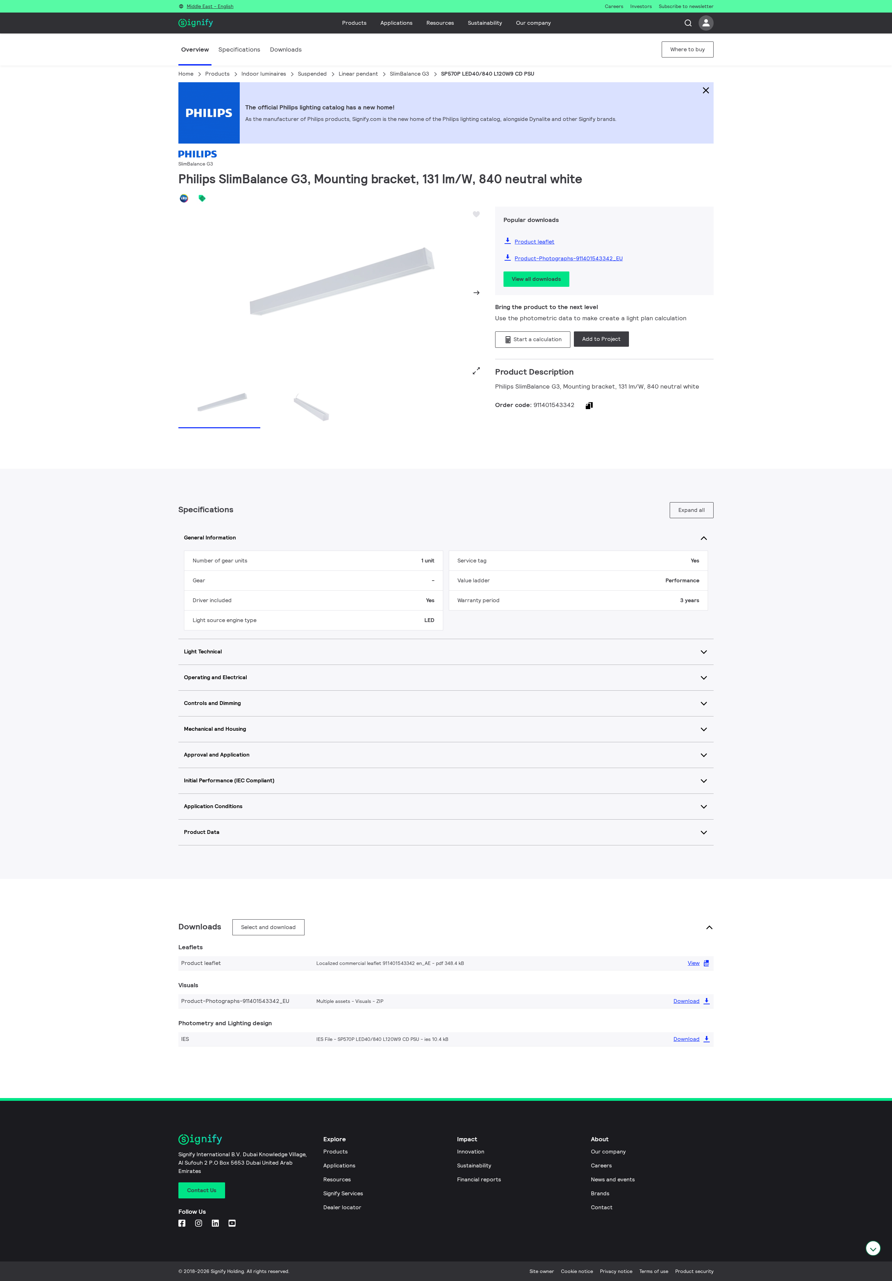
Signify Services (343, 1193)
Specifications (239, 49)
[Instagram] (199, 1223)
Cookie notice (577, 1271)
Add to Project (601, 339)
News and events (613, 1179)
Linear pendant (358, 73)
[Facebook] (182, 1223)
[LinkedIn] (216, 1223)
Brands (600, 1193)
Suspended (312, 73)
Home (185, 73)
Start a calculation (537, 339)
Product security (694, 1271)
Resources (440, 22)
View (694, 963)
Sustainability (485, 22)
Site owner (542, 1271)
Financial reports (479, 1179)
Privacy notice (616, 1271)
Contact (602, 1207)
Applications (396, 22)
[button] (186, 292)
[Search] (688, 23)
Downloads (286, 49)
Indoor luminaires (263, 73)
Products (354, 22)
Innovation (470, 1151)
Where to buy (687, 49)
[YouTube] (233, 1223)
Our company (533, 22)
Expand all (691, 510)
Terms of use (653, 1271)
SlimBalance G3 (409, 73)
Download (687, 1001)
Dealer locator (342, 1207)
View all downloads (536, 279)
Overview (195, 49)
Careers (601, 1165)
